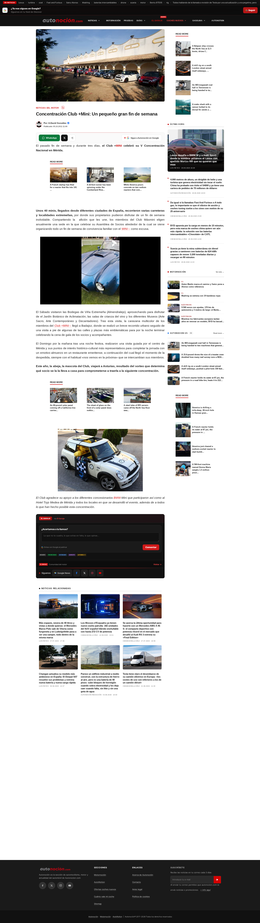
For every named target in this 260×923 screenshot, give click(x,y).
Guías (139, 21)
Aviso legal (137, 889)
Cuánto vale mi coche (104, 896)
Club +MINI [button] (61, 325)
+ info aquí (205, 890)
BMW (117, 497)
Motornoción (113, 21)
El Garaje (157, 21)
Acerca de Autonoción (142, 875)
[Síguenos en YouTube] (100, 573)
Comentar (150, 547)
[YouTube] (69, 885)
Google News (63, 573)
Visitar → (157, 564)
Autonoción (93, 916)
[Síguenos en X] (84, 573)
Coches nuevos (175, 21)
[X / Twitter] (51, 885)
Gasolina (197, 21)
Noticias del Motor (47, 108)
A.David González (57, 123)
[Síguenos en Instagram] (92, 573)
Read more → (218, 333)
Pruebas (128, 21)
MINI (119, 145)
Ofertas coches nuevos (105, 889)
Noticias (92, 21)
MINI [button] (125, 228)
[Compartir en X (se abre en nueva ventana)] (64, 138)
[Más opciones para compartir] (72, 138)
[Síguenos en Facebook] (76, 573)
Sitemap (98, 904)
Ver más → (220, 272)
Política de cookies (141, 896)
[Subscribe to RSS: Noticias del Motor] (62, 107)
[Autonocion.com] (63, 20)
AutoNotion (218, 21)
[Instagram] (60, 885)
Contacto (136, 882)
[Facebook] (42, 885)
